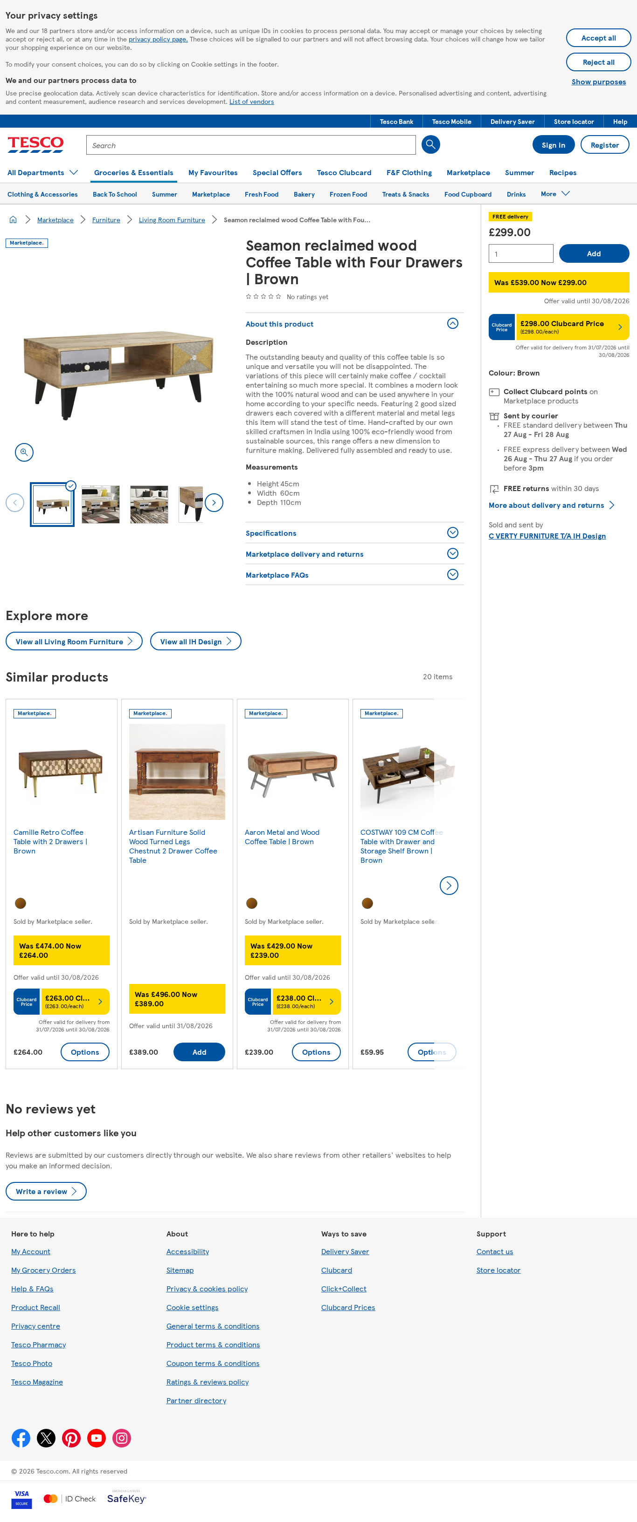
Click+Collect (344, 1288)
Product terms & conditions (213, 1344)
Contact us (495, 1251)
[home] (13, 219)
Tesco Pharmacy (38, 1344)
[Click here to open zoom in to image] (24, 452)
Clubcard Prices (348, 1307)
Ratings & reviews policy (207, 1381)
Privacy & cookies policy (207, 1288)
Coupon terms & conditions (213, 1363)
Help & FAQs (32, 1288)
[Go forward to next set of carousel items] (449, 885)
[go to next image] (214, 502)
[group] (62, 886)
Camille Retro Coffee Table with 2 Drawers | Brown (50, 841)
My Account (30, 1251)
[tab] (52, 504)
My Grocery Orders (43, 1269)
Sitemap (180, 1269)
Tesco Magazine (37, 1381)
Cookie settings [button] (192, 1307)
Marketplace (55, 219)
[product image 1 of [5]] (114, 362)
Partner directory (196, 1400)
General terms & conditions (213, 1325)
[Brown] (21, 903)
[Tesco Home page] (35, 145)
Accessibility (187, 1251)
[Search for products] (431, 144)
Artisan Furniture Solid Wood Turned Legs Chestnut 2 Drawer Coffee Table (173, 845)
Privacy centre (35, 1325)
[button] (396, 121)
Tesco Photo (31, 1363)
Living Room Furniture (172, 219)
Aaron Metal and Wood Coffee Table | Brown (282, 836)
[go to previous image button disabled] (15, 502)
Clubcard (336, 1269)
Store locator (499, 1269)
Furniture (106, 219)
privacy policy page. (158, 38)
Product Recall (35, 1307)
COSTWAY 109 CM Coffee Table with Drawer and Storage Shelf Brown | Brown (401, 845)
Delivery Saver (345, 1251)
